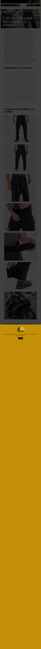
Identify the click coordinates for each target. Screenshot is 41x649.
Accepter (20, 338)
